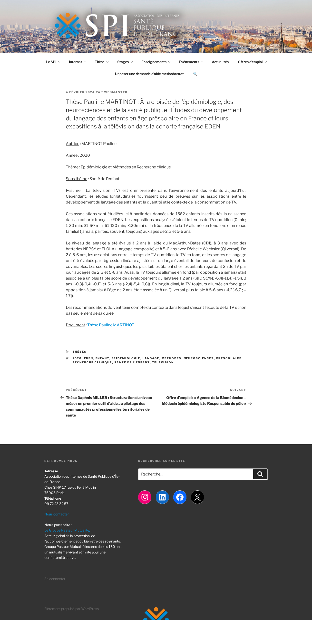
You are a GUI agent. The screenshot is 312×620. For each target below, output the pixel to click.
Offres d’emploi (250, 62)
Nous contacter (56, 514)
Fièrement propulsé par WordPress (71, 609)
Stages (123, 62)
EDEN (88, 358)
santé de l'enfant (132, 362)
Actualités (220, 62)
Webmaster (115, 92)
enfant (102, 358)
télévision (163, 362)
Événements (189, 62)
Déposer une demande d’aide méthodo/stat (149, 74)
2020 (77, 358)
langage (151, 358)
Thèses (80, 351)
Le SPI (51, 62)
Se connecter (54, 579)
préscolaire (229, 358)
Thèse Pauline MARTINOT (110, 325)
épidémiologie (126, 358)
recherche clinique (92, 362)
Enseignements (153, 62)
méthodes (172, 358)
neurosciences (199, 358)
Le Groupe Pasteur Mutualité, (67, 530)
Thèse (100, 62)
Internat (75, 62)
